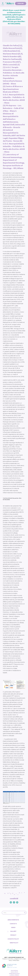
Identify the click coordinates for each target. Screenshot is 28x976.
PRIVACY (13, 935)
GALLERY (13, 931)
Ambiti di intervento (14, 973)
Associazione (14, 970)
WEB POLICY (14, 943)
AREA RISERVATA (13, 920)
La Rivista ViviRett (14, 975)
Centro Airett (14, 972)
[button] (20, 3)
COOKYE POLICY (13, 939)
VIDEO (13, 927)
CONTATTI (13, 924)
